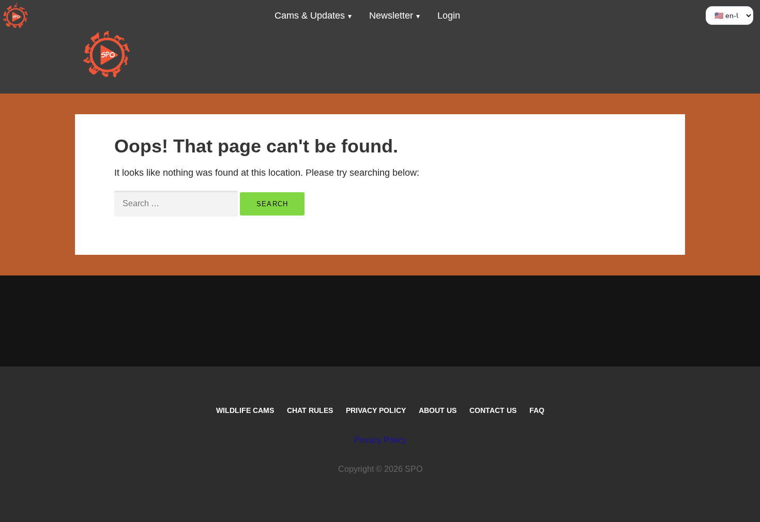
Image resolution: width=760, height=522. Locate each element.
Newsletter (391, 15)
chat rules (310, 410)
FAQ (536, 410)
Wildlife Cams (245, 410)
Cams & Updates (310, 15)
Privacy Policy (376, 410)
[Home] (15, 15)
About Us (438, 410)
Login (448, 15)
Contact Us (492, 410)
